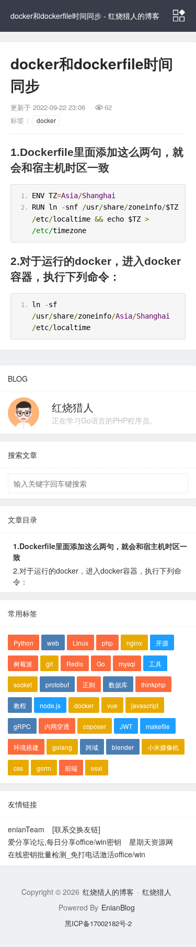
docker (46, 120)
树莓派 (23, 663)
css (18, 767)
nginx (134, 642)
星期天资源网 (151, 841)
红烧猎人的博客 (108, 892)
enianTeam (26, 829)
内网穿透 (57, 726)
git (49, 663)
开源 (162, 642)
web (53, 642)
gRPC (22, 726)
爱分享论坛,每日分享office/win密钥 (64, 841)
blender (123, 747)
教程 (20, 705)
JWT (126, 726)
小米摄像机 (163, 747)
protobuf (57, 684)
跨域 (92, 747)
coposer (94, 726)
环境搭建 (26, 747)
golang (62, 747)
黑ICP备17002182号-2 (98, 923)
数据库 (118, 684)
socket (23, 684)
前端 (71, 767)
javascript (144, 705)
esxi (96, 767)
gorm (44, 767)
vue (112, 705)
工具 (155, 663)
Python (23, 642)
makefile (158, 726)
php (107, 642)
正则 (89, 684)
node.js (50, 705)
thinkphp (153, 684)
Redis (74, 663)
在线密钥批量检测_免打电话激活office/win (76, 854)
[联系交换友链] (76, 829)
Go (101, 663)
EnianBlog (118, 907)
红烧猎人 (73, 407)
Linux (80, 642)
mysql (127, 663)
